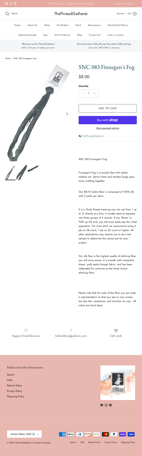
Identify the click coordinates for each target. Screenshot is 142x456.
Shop (47, 25)
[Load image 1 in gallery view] (38, 112)
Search (10, 375)
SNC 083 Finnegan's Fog (25, 58)
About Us (32, 25)
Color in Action (115, 35)
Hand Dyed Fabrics (118, 25)
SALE (78, 25)
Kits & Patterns (62, 35)
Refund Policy (14, 385)
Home (17, 25)
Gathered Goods (27, 35)
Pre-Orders (62, 25)
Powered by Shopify (42, 442)
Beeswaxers (94, 25)
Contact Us (94, 35)
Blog (79, 35)
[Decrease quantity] (82, 93)
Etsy (45, 35)
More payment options (107, 128)
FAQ (9, 380)
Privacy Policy (14, 391)
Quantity (83, 86)
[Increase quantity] (95, 93)
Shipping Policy (15, 396)
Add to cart (108, 108)
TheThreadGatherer (93, 136)
